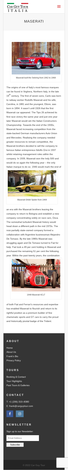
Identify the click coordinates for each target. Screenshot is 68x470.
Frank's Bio (12, 356)
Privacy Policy (13, 360)
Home (9, 347)
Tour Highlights (14, 381)
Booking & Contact (16, 377)
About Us (11, 352)
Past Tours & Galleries (18, 385)
